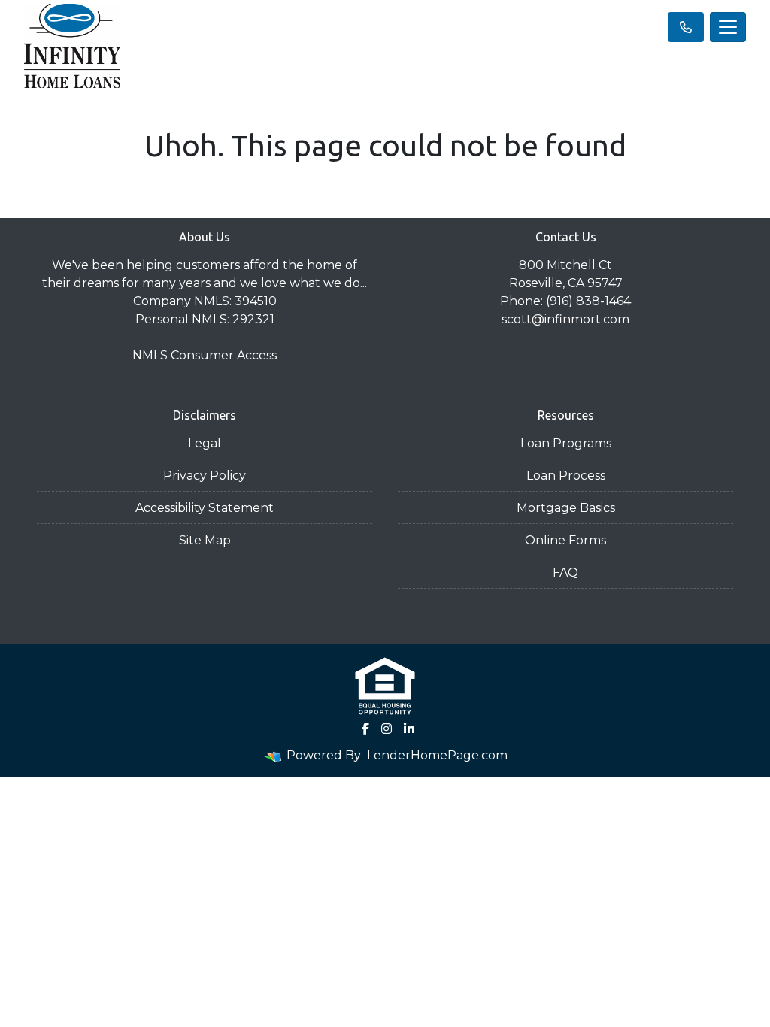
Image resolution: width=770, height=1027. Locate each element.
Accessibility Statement (204, 508)
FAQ (565, 572)
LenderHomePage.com (437, 755)
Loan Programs (565, 443)
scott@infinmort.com (565, 319)
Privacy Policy (204, 475)
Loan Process (565, 475)
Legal (204, 443)
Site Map (205, 540)
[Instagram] (386, 729)
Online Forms (565, 540)
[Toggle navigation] (728, 27)
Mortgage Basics (566, 508)
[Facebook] (365, 729)
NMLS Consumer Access (204, 355)
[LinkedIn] (409, 729)
